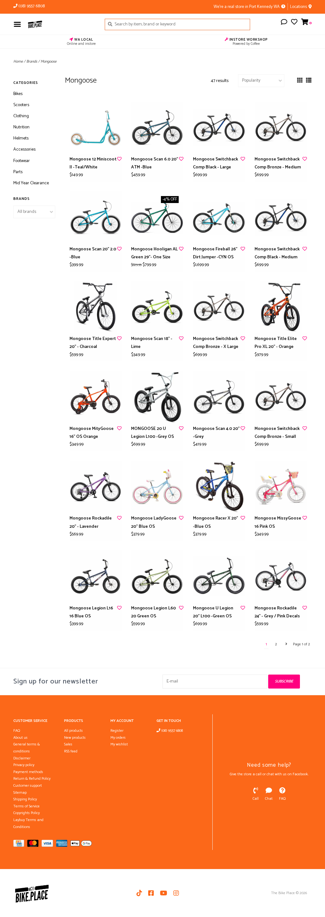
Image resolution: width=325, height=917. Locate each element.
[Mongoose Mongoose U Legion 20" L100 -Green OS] (219, 576)
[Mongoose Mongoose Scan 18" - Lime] (157, 307)
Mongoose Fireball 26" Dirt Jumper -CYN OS (215, 253)
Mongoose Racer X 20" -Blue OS (215, 522)
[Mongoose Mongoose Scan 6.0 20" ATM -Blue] (157, 128)
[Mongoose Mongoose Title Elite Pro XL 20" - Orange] (281, 307)
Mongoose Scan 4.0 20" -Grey (216, 432)
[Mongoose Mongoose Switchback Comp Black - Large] (219, 128)
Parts (18, 172)
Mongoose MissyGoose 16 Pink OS (278, 522)
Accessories (24, 149)
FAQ (16, 731)
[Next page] (286, 644)
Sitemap (20, 793)
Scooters (21, 105)
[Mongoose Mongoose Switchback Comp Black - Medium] (281, 217)
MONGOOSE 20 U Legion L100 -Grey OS (152, 432)
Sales (68, 744)
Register (116, 731)
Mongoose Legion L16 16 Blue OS (91, 612)
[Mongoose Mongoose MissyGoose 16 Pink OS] (281, 487)
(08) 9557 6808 (171, 731)
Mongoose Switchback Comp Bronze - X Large (215, 342)
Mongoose (48, 61)
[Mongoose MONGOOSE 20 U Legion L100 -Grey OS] (157, 397)
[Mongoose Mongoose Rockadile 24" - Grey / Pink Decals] (281, 576)
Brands (31, 61)
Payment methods (28, 772)
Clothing (21, 116)
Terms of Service (26, 806)
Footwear (21, 161)
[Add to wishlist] (119, 159)
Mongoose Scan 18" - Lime (151, 342)
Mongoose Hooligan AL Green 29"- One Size (154, 253)
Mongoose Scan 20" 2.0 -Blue (93, 253)
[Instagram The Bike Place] (176, 893)
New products (75, 738)
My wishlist (119, 744)
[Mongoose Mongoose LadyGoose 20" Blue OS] (157, 487)
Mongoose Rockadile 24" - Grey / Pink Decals (277, 612)
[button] (284, 23)
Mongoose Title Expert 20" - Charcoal (93, 342)
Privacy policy (23, 765)
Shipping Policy (25, 799)
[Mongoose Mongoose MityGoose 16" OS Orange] (96, 397)
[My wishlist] (294, 23)
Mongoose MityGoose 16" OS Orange (92, 432)
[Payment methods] (20, 845)
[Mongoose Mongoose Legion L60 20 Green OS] (157, 576)
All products (73, 731)
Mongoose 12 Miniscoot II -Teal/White (93, 163)
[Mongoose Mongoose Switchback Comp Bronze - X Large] (219, 307)
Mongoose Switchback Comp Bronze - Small (277, 432)
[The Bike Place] (61, 24)
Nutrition (21, 127)
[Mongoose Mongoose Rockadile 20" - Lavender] (96, 487)
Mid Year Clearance (31, 183)
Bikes (18, 94)
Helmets (21, 138)
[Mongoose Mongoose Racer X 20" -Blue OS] (219, 487)
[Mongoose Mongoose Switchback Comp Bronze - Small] (281, 397)
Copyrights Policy (26, 813)
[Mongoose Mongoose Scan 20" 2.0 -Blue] (96, 217)
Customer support (27, 786)
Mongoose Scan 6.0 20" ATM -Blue (154, 163)
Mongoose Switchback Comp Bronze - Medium (278, 163)
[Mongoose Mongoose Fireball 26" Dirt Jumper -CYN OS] (219, 217)
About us (20, 738)
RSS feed (70, 751)
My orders (118, 738)
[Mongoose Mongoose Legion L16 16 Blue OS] (96, 576)
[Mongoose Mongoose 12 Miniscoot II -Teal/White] (96, 128)
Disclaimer (21, 758)
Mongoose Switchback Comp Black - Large (215, 163)
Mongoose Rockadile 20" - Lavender (91, 522)
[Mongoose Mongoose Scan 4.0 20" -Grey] (219, 397)
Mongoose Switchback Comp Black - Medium (277, 253)
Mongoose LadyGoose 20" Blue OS (153, 522)
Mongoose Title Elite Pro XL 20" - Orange (276, 342)
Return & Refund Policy (31, 779)
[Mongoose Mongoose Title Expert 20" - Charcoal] (96, 307)
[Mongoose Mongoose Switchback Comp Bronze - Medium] (281, 128)
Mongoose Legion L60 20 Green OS (153, 612)
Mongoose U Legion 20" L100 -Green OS (213, 612)
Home (18, 61)
